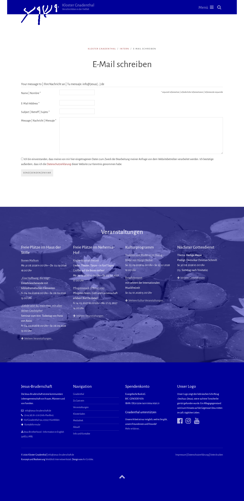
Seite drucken (216, 455)
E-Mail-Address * (30, 103)
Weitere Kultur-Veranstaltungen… (146, 300)
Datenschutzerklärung (59, 164)
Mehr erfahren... (133, 428)
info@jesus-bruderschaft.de (38, 410)
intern (124, 49)
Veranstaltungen (81, 407)
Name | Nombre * (31, 93)
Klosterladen (79, 414)
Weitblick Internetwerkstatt (58, 459)
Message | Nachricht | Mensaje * (38, 120)
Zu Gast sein (78, 400)
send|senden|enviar (37, 173)
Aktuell (76, 427)
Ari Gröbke (88, 459)
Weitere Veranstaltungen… (38, 338)
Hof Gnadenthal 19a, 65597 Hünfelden (41, 420)
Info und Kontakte (81, 433)
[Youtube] (195, 421)
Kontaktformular (32, 424)
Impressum (180, 455)
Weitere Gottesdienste (192, 277)
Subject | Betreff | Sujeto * (35, 112)
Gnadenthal (78, 394)
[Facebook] (180, 421)
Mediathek (78, 420)
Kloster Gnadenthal (78, 7)
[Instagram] (187, 421)
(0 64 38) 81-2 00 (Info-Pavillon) (39, 415)
